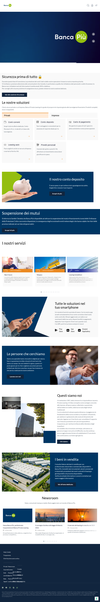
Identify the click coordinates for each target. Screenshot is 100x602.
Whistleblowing (15, 581)
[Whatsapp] (17, 587)
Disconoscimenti (15, 575)
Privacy (19, 578)
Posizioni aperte (10, 574)
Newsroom (10, 566)
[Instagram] (10, 587)
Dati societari (5, 574)
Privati (5, 566)
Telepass (39, 275)
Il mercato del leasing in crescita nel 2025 (81, 525)
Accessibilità (19, 581)
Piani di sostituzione (10, 580)
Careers (10, 569)
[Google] (13, 587)
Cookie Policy (19, 570)
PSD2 (19, 575)
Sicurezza (15, 572)
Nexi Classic (8, 275)
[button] (88, 5)
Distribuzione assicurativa (11, 558)
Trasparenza (7, 555)
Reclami (15, 578)
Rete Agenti (5, 580)
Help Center (7, 552)
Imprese (5, 569)
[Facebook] (6, 587)
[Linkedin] (2, 587)
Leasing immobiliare (75, 275)
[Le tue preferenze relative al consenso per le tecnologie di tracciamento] (96, 598)
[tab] (25, 115)
